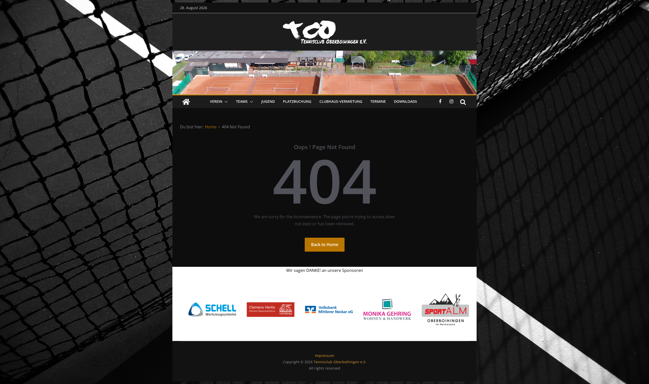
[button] (225, 102)
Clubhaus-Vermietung (340, 101)
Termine (378, 101)
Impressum (324, 355)
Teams (242, 101)
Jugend (268, 101)
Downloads (405, 101)
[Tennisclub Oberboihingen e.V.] (324, 54)
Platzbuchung (297, 101)
